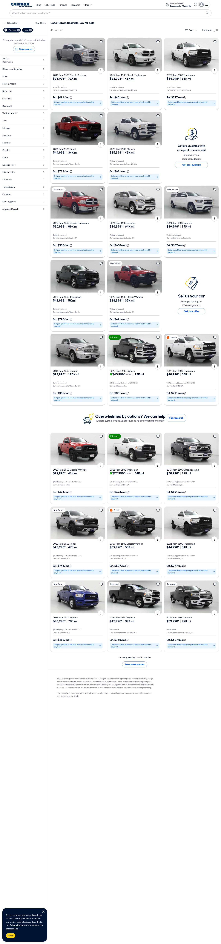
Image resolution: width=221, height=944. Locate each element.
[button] (12, 30)
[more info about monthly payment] (71, 97)
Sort (191, 30)
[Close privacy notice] (43, 911)
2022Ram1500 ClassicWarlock (126, 296)
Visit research (176, 417)
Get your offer (191, 311)
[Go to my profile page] (204, 5)
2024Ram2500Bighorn (122, 617)
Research (75, 5)
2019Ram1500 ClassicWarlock (126, 543)
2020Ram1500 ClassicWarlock (69, 469)
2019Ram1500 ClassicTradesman (128, 75)
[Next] (101, 54)
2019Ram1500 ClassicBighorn (69, 75)
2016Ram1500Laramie (65, 370)
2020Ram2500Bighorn (122, 149)
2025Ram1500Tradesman (67, 296)
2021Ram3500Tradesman (181, 543)
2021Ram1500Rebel (64, 149)
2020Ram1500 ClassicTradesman (71, 222)
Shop (38, 5)
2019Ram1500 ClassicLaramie (183, 469)
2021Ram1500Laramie (122, 222)
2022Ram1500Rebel (64, 543)
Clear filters (40, 23)
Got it (11, 935)
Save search (25, 49)
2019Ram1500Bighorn (65, 617)
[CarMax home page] (21, 5)
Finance (63, 5)
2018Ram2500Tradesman (124, 469)
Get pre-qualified (191, 164)
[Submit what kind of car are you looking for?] (207, 13)
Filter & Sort (12, 23)
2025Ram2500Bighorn (122, 370)
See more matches (134, 664)
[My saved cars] (195, 5)
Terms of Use (12, 928)
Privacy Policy (16, 925)
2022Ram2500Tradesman (181, 75)
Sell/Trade (50, 5)
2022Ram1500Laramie (179, 617)
